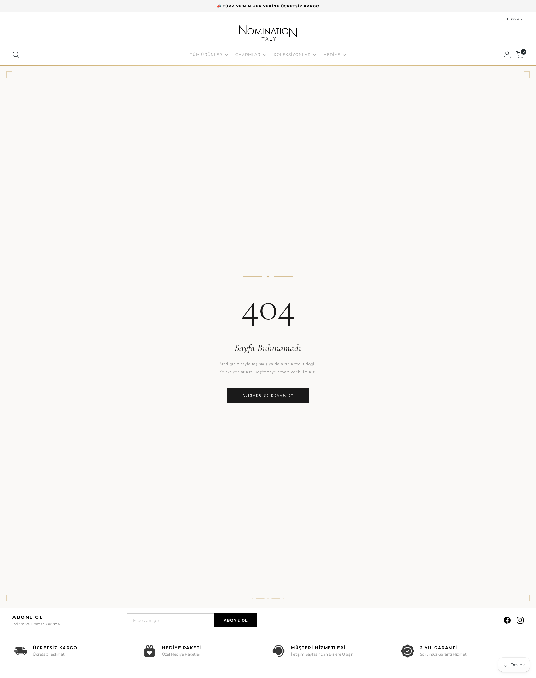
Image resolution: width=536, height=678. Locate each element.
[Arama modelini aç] (16, 54)
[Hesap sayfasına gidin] (507, 54)
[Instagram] (520, 620)
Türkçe (513, 19)
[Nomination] (268, 34)
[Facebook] (507, 620)
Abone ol (236, 620)
